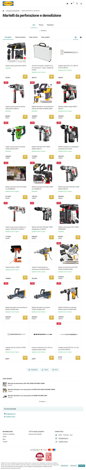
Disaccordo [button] (73, 465)
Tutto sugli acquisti (36, 431)
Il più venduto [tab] (45, 37)
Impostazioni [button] (64, 465)
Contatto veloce (10, 416)
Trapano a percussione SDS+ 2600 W (15, 66)
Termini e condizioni (8, 434)
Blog (4, 439)
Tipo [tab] (33, 25)
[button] (25, 77)
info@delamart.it (10, 414)
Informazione (8, 431)
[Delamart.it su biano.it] (49, 456)
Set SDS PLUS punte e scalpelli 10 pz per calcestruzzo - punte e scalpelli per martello (43, 68)
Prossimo (42, 401)
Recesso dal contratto (35, 434)
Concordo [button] (81, 465)
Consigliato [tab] (8, 37)
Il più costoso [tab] (33, 37)
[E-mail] (67, 3)
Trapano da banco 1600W (12, 267)
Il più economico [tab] (20, 37)
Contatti (5, 442)
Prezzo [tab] (41, 25)
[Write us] (56, 441)
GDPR (4, 436)
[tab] (75, 37)
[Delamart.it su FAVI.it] (39, 456)
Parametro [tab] (50, 25)
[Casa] (8, 3)
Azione (44, 30)
